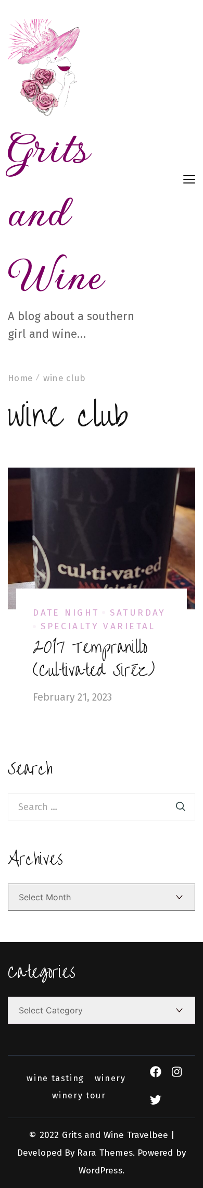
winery (110, 1078)
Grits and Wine (55, 211)
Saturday (138, 612)
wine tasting (55, 1078)
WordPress (100, 1170)
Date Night (66, 612)
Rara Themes (105, 1152)
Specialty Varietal (98, 626)
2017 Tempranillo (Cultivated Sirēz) (94, 659)
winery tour (79, 1096)
